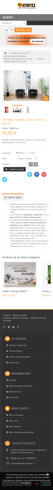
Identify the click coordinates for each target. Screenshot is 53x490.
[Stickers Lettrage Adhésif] (20, 274)
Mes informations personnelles (21, 432)
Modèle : (5, 128)
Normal (22, 153)
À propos (12, 380)
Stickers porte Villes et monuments (18, 58)
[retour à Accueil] (5, 53)
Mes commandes (16, 415)
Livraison (7, 315)
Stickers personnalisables (19, 357)
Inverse (32, 153)
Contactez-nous (15, 391)
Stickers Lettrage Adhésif (14, 291)
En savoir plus (12, 197)
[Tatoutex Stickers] (26, 7)
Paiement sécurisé (38, 317)
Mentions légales (20, 315)
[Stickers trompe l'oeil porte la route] (6, 110)
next (47, 278)
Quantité (5, 164)
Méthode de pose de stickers (20, 386)
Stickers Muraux (16, 351)
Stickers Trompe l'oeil (20, 53)
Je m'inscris (38, 41)
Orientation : (7, 153)
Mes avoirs (13, 420)
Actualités (7, 320)
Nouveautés (14, 362)
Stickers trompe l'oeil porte (15, 56)
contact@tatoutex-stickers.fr (22, 463)
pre (5, 278)
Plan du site (13, 397)
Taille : (5, 158)
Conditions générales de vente (15, 317)
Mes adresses (15, 426)
